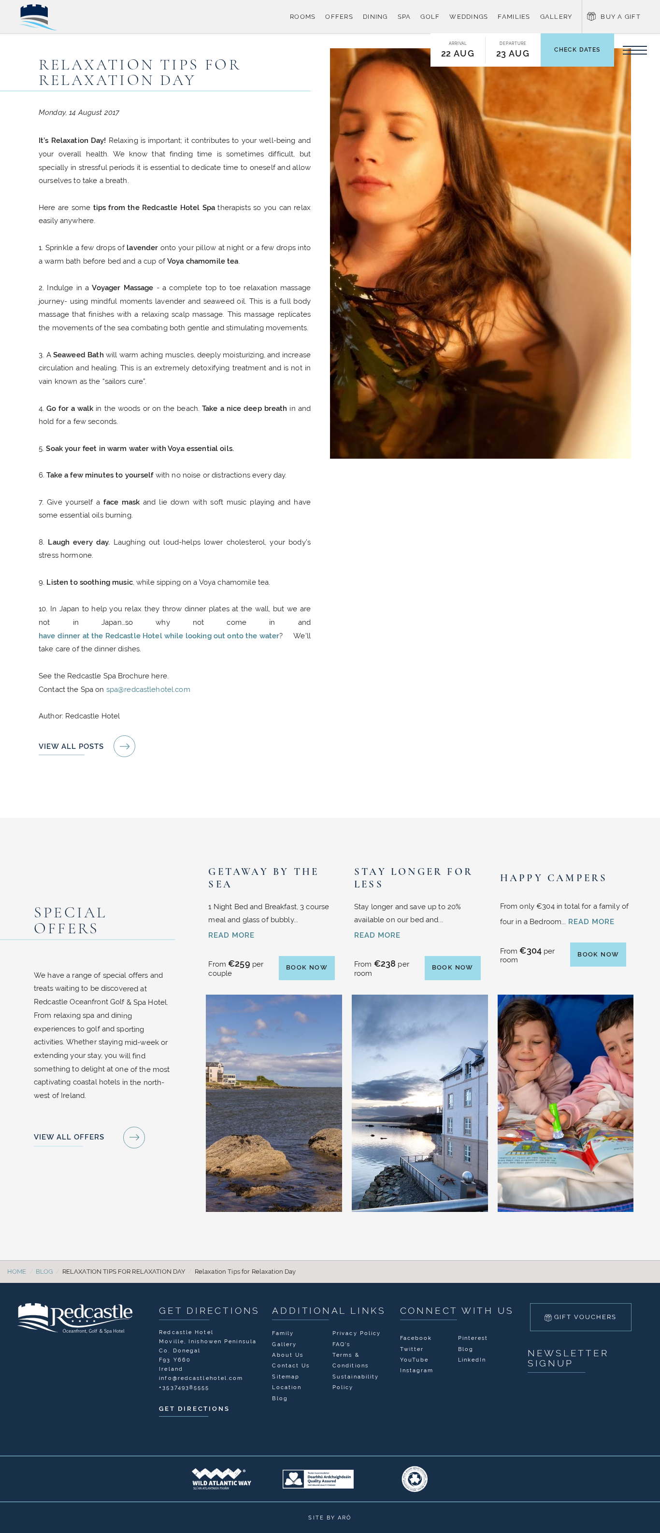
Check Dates (577, 49)
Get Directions (209, 1311)
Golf (430, 16)
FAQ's (341, 1344)
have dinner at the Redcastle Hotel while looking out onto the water (159, 636)
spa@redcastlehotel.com (148, 689)
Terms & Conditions (350, 1360)
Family (283, 1333)
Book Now (307, 967)
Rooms (303, 16)
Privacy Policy (356, 1333)
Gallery (556, 16)
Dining (375, 16)
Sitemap (286, 1376)
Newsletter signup (568, 1358)
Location (286, 1387)
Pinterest (473, 1338)
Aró (344, 1517)
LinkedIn (472, 1360)
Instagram (417, 1370)
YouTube (414, 1360)
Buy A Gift (621, 16)
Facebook (416, 1338)
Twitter (412, 1349)
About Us (287, 1355)
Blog (44, 1271)
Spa (404, 16)
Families (514, 16)
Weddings (468, 16)
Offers (339, 16)
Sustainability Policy (355, 1382)
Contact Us (291, 1365)
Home (17, 1271)
